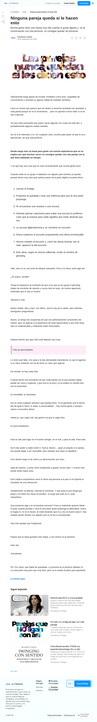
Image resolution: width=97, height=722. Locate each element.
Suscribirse (84, 3)
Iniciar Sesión (69, 3)
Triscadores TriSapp (24, 37)
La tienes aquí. (18, 579)
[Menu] (92, 3)
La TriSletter (15, 12)
